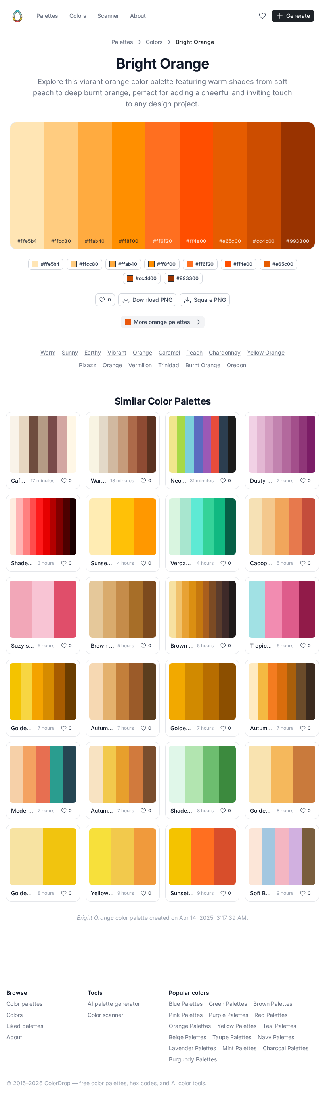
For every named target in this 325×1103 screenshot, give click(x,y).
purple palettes (228, 1014)
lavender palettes (192, 1048)
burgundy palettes (193, 1059)
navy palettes (276, 1037)
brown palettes (272, 1003)
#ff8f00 (166, 264)
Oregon (236, 365)
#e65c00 (282, 264)
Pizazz (87, 365)
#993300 (187, 278)
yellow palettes (236, 1025)
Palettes (47, 15)
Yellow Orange (266, 352)
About (138, 15)
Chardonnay (225, 352)
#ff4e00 (242, 264)
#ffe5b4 (50, 264)
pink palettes (186, 1014)
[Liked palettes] (262, 16)
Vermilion (140, 365)
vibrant (116, 352)
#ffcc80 (88, 264)
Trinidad (168, 365)
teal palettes (279, 1025)
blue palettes (186, 1003)
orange (142, 352)
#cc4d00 (146, 278)
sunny (70, 352)
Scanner (108, 15)
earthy (92, 352)
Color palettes (24, 1003)
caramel (169, 352)
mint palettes (239, 1048)
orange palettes (190, 1025)
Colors (77, 15)
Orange (112, 365)
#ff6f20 (204, 264)
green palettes (228, 1003)
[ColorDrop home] (17, 16)
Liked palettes (24, 1025)
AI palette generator (114, 1003)
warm (47, 352)
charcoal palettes (285, 1048)
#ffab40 (127, 264)
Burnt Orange (202, 365)
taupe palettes (231, 1037)
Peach (194, 352)
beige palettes (187, 1037)
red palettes (270, 1014)
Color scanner (105, 1014)
